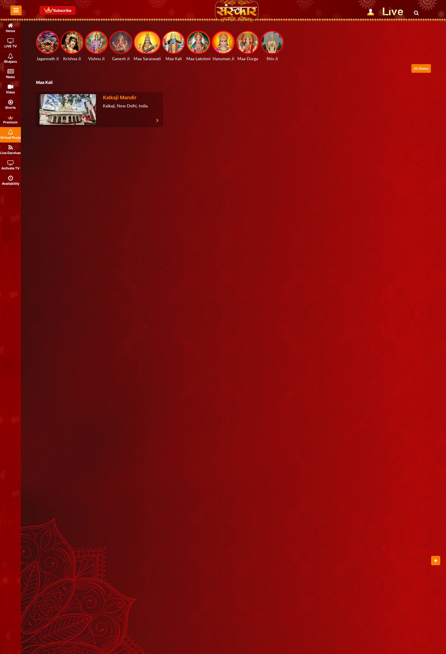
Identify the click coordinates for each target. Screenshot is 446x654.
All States (421, 68)
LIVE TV (10, 46)
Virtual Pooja (10, 137)
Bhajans (10, 61)
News (10, 77)
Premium (10, 122)
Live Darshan (10, 153)
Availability (10, 183)
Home (10, 31)
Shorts (10, 107)
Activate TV (10, 168)
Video (10, 92)
